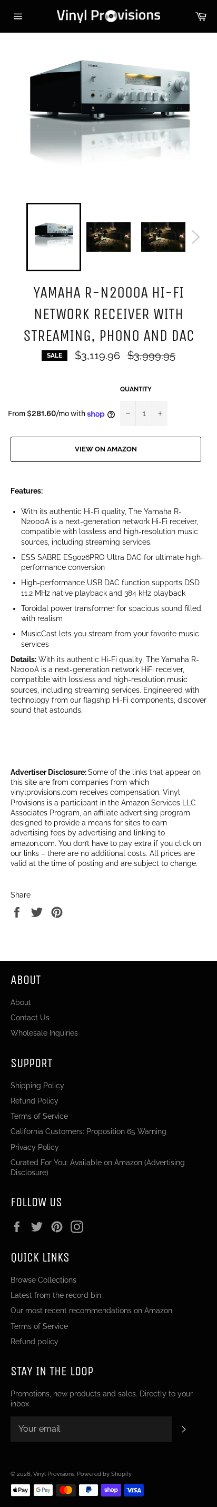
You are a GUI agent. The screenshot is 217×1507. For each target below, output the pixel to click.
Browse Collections (43, 1280)
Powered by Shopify (104, 1474)
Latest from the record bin (56, 1295)
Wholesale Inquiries (44, 1033)
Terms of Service (39, 1116)
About (21, 1002)
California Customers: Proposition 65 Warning (88, 1131)
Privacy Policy (35, 1147)
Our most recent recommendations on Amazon (91, 1310)
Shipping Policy (37, 1085)
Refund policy (34, 1341)
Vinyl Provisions (53, 1474)
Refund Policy (34, 1101)
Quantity (136, 389)
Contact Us (30, 1017)
